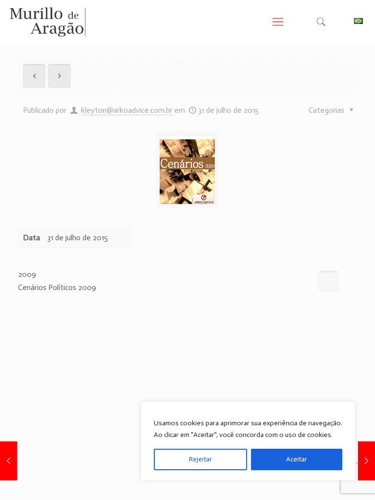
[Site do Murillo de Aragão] (47, 22)
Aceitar (296, 459)
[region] (248, 440)
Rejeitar (200, 459)
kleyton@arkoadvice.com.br (126, 110)
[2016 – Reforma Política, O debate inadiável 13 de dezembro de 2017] (366, 460)
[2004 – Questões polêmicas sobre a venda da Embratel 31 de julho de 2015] (8, 460)
